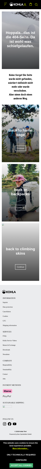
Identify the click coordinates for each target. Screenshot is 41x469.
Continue (20, 148)
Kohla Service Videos (10, 340)
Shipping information (10, 325)
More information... (21, 448)
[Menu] (5, 4)
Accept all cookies (21, 465)
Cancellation (7, 311)
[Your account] (25, 4)
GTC (4, 321)
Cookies (5, 316)
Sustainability (7, 369)
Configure (21, 460)
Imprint (5, 302)
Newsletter (6, 354)
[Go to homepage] (16, 4)
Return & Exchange (9, 345)
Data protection (8, 307)
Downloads (6, 350)
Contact (5, 374)
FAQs (4, 336)
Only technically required (21, 455)
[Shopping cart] (30, 4)
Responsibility (7, 365)
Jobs (4, 379)
